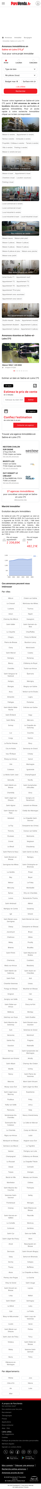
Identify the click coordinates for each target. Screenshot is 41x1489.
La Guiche (30, 1277)
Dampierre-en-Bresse (30, 927)
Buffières (30, 1267)
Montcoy (30, 1223)
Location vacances (24, 178)
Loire (30, 1388)
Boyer (30, 877)
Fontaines (30, 702)
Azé (30, 978)
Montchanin (30, 647)
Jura (30, 1378)
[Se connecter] (38, 3)
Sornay (10, 725)
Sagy (30, 715)
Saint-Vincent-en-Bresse (10, 1289)
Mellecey (10, 1012)
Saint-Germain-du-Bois (30, 625)
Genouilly (10, 780)
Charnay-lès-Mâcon (10, 619)
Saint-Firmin (10, 953)
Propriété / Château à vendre (13, 143)
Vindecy (11, 1342)
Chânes (30, 1182)
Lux (10, 733)
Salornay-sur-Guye (11, 1017)
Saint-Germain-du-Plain (11, 812)
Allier (11, 1393)
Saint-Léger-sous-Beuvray (10, 1093)
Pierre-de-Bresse (10, 642)
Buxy (30, 743)
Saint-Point (11, 978)
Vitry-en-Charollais (30, 893)
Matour (10, 882)
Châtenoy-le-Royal (30, 663)
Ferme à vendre (8, 139)
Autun (11, 614)
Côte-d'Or (10, 1383)
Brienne (11, 947)
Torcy (30, 1337)
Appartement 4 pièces (29, 329)
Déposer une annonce (24, 1465)
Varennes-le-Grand (30, 1030)
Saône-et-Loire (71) (11, 49)
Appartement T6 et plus (11, 290)
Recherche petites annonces (14, 1469)
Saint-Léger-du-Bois (30, 1087)
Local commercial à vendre (12, 204)
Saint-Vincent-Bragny (30, 1251)
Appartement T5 (23, 286)
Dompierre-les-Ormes (30, 826)
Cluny (11, 647)
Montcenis (30, 836)
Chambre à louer (8, 178)
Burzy (11, 1357)
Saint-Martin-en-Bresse (11, 786)
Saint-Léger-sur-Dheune (11, 799)
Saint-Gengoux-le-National (11, 675)
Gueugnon (30, 619)
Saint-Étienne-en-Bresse (30, 1209)
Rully (30, 1110)
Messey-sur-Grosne (30, 1177)
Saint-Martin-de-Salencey (11, 972)
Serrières (30, 1228)
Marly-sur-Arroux (10, 965)
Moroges (30, 1203)
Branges (11, 686)
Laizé (30, 1135)
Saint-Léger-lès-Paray (11, 1239)
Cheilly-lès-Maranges (30, 811)
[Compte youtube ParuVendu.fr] (35, 1452)
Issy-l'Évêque (11, 754)
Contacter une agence (25, 425)
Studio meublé (7, 320)
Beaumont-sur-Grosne (11, 1058)
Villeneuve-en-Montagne (10, 1363)
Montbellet (30, 888)
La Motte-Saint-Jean (10, 775)
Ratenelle (30, 1045)
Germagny (30, 1301)
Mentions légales (8, 1444)
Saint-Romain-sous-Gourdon (30, 1023)
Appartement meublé (30, 320)
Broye (30, 932)
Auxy (11, 692)
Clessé (10, 1167)
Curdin (10, 1324)
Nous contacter (7, 1425)
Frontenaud (10, 1203)
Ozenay (11, 1208)
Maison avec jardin (9, 255)
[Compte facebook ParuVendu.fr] (17, 1452)
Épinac (10, 893)
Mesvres (11, 1081)
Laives (10, 898)
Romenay (30, 658)
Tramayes (30, 1188)
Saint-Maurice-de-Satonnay (11, 1023)
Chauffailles (30, 632)
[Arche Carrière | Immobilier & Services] (34, 1479)
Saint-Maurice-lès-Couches (11, 1189)
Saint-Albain (10, 1063)
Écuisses (11, 836)
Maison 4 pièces (8, 247)
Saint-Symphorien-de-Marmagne (30, 1052)
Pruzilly (30, 942)
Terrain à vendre (32, 143)
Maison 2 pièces (8, 242)
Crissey (30, 754)
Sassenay (30, 909)
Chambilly (10, 793)
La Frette (30, 1311)
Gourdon (11, 1045)
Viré (10, 764)
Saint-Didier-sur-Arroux (11, 1005)
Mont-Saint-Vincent (30, 1081)
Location (19, 63)
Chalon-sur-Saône (30, 598)
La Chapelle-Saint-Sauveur (30, 819)
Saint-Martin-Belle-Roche (11, 708)
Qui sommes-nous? (9, 1406)
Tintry (30, 1357)
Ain (11, 1388)
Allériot (30, 903)
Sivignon (11, 994)
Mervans (30, 720)
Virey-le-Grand (10, 1283)
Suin (10, 1030)
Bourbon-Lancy (30, 642)
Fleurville (30, 1215)
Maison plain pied (21, 238)
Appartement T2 (8, 281)
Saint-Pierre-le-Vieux (10, 852)
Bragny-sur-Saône (30, 686)
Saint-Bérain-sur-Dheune (10, 1330)
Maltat (30, 1295)
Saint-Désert (10, 1301)
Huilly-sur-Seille (10, 1105)
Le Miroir (11, 1306)
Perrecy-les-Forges (11, 1277)
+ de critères (20, 86)
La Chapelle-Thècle (30, 1161)
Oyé (10, 1311)
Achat (6, 63)
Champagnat (11, 1156)
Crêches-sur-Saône (30, 707)
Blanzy (10, 663)
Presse (4, 1419)
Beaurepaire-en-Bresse (30, 1245)
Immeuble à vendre (23, 139)
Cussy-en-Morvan (30, 1130)
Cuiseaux (10, 769)
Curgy (10, 738)
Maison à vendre (8, 134)
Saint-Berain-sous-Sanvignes (11, 920)
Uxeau (30, 983)
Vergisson (30, 841)
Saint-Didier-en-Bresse (30, 1343)
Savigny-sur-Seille (10, 999)
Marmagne (30, 764)
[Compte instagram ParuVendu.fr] (23, 1452)
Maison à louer (7, 173)
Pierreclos (10, 1110)
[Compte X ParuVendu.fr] (6, 1452)
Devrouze (10, 1251)
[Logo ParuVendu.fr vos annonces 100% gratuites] (20, 6)
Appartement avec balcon (12, 299)
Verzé (30, 1324)
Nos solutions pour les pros (12, 1409)
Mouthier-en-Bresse (30, 989)
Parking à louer (8, 182)
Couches (30, 733)
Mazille (10, 1069)
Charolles (10, 668)
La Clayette (10, 632)
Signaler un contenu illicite (11, 1447)
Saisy (11, 1257)
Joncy (30, 1105)
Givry (30, 793)
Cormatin (30, 1167)
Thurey (10, 1267)
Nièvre (30, 1383)
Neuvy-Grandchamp (30, 1115)
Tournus (30, 609)
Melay (11, 942)
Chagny (11, 637)
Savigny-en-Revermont (30, 799)
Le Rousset (11, 1161)
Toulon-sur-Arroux (30, 668)
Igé (11, 914)
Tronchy (11, 831)
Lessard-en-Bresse (30, 805)
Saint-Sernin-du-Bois (30, 852)
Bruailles (30, 947)
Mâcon (10, 598)
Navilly (30, 780)
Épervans (30, 674)
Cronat (10, 841)
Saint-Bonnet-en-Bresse (10, 858)
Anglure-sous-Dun (30, 1141)
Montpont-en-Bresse (10, 1141)
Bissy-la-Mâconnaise (10, 1316)
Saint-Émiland (11, 715)
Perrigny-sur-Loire (30, 1151)
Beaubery (30, 965)
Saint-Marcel (10, 653)
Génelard (10, 818)
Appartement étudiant (10, 325)
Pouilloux (10, 1099)
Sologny (30, 1262)
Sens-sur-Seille (30, 1233)
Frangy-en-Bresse (10, 989)
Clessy (10, 927)
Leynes (30, 1288)
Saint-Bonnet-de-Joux (30, 919)
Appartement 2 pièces (29, 325)
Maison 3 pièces (22, 242)
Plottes (30, 1329)
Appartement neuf (23, 277)
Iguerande (30, 769)
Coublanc (30, 960)
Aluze (11, 1272)
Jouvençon (11, 932)
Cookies (5, 1437)
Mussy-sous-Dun (10, 1087)
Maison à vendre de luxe (11, 152)
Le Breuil (11, 846)
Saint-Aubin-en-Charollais (30, 972)
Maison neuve (7, 238)
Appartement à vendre (25, 134)
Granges (30, 1172)
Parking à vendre (20, 147)
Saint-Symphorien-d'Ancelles (30, 786)
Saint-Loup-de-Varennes (30, 1317)
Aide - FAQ (6, 1428)
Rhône (10, 1378)
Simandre (10, 697)
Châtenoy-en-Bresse (30, 1156)
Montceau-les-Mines (30, 603)
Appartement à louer (22, 173)
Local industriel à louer (10, 217)
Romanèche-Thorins (30, 898)
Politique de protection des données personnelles (20, 1440)
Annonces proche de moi (12, 1472)
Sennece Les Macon (10, 1146)
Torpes (10, 1172)
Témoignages (7, 1415)
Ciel (30, 994)
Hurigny (11, 681)
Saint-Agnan (10, 805)
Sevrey (10, 1262)
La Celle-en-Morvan (30, 1123)
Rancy (10, 1074)
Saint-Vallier (10, 624)
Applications (6, 1422)
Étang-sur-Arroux (10, 759)
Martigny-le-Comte (11, 909)
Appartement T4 (8, 286)
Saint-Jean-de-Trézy (10, 1337)
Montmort (30, 1035)
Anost (11, 1244)
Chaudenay (30, 846)
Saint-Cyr (10, 1233)
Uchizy (30, 1069)
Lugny (30, 697)
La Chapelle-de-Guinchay (30, 726)
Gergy (30, 999)
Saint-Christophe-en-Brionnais (30, 866)
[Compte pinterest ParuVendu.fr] (29, 1452)
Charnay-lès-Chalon (30, 1063)
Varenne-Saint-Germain (30, 1350)
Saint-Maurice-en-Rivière (30, 954)
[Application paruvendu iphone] (12, 1458)
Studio (17, 320)
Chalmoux (10, 937)
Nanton (30, 738)
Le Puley (30, 882)
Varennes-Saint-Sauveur (11, 1196)
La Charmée (10, 1130)
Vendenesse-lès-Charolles (11, 1116)
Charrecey (11, 960)
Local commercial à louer (11, 208)
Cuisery (30, 653)
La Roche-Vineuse (10, 743)
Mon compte (7, 1465)
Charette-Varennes (11, 983)
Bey (10, 877)
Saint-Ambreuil (10, 903)
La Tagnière (30, 1146)
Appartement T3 (23, 281)
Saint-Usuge (30, 1283)
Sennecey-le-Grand (30, 748)
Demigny (10, 658)
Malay (11, 1349)
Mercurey (10, 888)
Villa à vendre (7, 147)
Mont (30, 1239)
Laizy (30, 1306)
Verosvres (10, 1035)
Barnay (10, 1051)
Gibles (30, 937)
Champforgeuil (30, 775)
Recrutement (6, 1412)
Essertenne (30, 1092)
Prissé (30, 872)
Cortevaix (10, 1228)
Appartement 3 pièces (10, 329)
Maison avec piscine (29, 251)
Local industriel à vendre (11, 212)
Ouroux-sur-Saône (30, 831)
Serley (30, 1195)
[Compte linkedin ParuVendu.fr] (12, 1452)
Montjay (30, 1012)
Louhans (11, 609)
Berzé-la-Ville (11, 1177)
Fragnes (30, 1040)
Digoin (30, 614)
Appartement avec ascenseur (13, 294)
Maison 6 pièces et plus (11, 251)
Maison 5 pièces (23, 247)
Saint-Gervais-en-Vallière (10, 1216)
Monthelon (11, 1182)
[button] (36, 358)
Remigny (30, 857)
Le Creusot (11, 603)
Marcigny (30, 681)
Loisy (11, 1295)
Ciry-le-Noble (11, 748)
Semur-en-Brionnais (30, 1257)
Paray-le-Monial (30, 637)
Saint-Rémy (10, 720)
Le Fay (10, 826)
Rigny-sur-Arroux (10, 1135)
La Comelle (11, 1223)
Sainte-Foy (11, 1040)
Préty (30, 1099)
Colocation (33, 63)
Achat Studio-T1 (8, 277)
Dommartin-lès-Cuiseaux (11, 1124)
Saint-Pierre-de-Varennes (30, 1075)
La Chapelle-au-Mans (30, 1272)
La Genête (11, 872)
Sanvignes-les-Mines (10, 864)
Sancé (30, 759)
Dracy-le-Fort (30, 1004)
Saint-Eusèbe (30, 1017)
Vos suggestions (8, 1434)
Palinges (11, 702)
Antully (30, 1058)
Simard (30, 914)
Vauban (11, 1151)
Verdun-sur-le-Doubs (30, 692)
